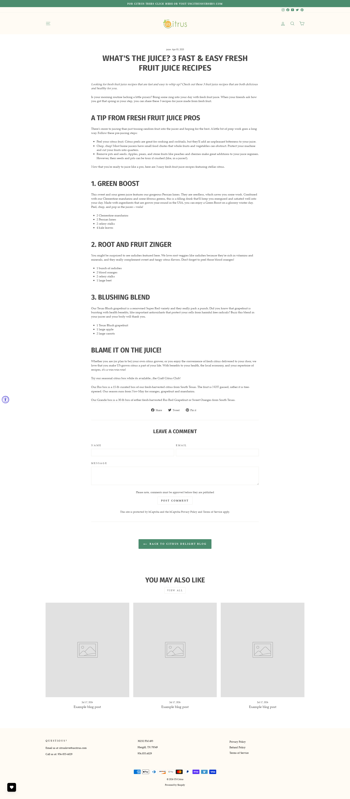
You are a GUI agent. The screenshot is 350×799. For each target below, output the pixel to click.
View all (175, 590)
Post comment (175, 500)
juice (168, 49)
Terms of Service (212, 511)
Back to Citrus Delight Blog (177, 543)
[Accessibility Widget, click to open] (5, 399)
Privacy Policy (189, 511)
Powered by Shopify (175, 784)
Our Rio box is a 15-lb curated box (113, 387)
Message (99, 463)
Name (96, 445)
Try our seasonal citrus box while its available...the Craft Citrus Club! (135, 378)
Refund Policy (238, 747)
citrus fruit (116, 141)
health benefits (118, 312)
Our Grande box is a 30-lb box (110, 400)
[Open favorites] (11, 787)
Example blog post (87, 706)
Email (181, 445)
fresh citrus (213, 361)
